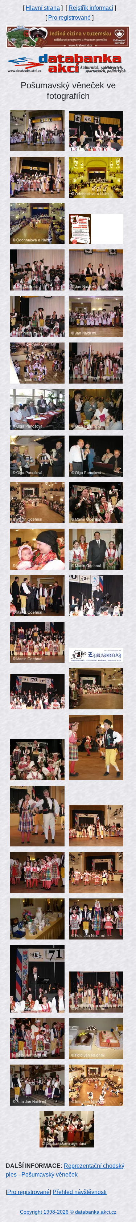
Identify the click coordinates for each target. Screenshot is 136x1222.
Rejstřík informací (91, 8)
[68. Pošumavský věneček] (37, 177)
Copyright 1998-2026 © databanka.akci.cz (68, 1212)
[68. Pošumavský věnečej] (96, 131)
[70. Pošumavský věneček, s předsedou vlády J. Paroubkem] (37, 595)
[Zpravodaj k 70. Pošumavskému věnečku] (96, 655)
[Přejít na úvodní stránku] (68, 63)
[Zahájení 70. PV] (37, 502)
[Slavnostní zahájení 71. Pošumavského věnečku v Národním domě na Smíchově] (96, 992)
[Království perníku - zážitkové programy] (68, 36)
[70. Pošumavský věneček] (96, 502)
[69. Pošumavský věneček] (96, 177)
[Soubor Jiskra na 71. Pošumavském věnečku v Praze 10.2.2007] (67, 1129)
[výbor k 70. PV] (37, 409)
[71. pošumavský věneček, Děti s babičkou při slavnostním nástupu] (96, 919)
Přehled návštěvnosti (80, 1192)
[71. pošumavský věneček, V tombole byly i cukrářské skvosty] (96, 1038)
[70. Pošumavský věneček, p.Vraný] (37, 642)
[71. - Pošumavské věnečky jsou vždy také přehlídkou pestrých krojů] (37, 1038)
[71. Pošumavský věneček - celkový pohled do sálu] (96, 1085)
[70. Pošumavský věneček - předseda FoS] (96, 595)
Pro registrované (69, 18)
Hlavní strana (43, 8)
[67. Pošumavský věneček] (37, 130)
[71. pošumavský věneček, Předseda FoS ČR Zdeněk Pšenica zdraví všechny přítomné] (37, 978)
